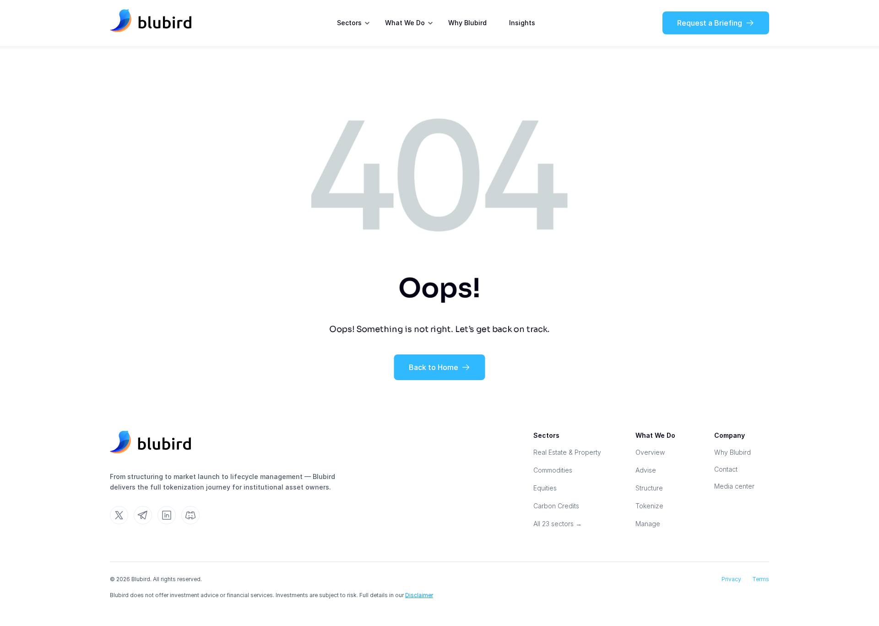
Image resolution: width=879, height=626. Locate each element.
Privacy (731, 579)
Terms (760, 579)
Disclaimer (419, 595)
